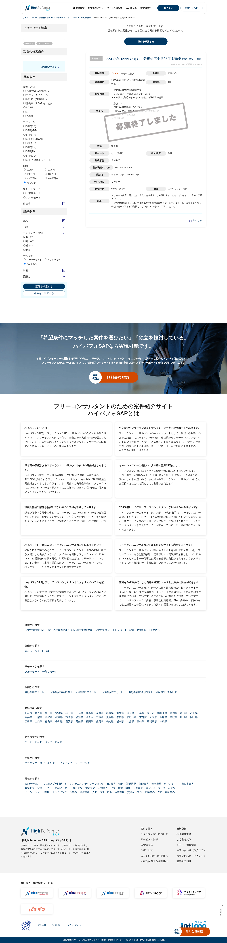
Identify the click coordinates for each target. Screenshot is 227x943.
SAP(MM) (31, 130)
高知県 (79, 721)
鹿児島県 (152, 721)
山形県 (79, 713)
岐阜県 (59, 717)
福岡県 (89, 721)
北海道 (28, 713)
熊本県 (120, 721)
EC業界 (111, 783)
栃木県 (110, 713)
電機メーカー (44, 788)
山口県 (38, 721)
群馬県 (120, 713)
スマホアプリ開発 (52, 783)
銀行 (120, 783)
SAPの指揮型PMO (35, 630)
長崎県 (110, 721)
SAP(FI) (30, 151)
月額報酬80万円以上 (61, 692)
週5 (28, 249)
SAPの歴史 (145, 8)
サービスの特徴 (114, 8)
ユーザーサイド (34, 259)
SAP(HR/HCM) (34, 139)
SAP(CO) (31, 155)
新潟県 (173, 713)
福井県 (28, 717)
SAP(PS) (31, 143)
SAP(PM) (31, 147)
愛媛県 (69, 721)
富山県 (183, 713)
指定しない (32, 182)
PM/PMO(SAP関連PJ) (38, 91)
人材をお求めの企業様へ (154, 856)
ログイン (168, 8)
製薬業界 (30, 788)
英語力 (26, 276)
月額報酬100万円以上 (87, 692)
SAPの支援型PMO (81, 630)
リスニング (31, 763)
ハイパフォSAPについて (154, 834)
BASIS (29, 107)
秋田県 (69, 713)
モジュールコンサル (37, 95)
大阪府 (153, 717)
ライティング (64, 763)
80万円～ (52, 169)
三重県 (99, 717)
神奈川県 (162, 713)
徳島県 (49, 721)
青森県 (38, 713)
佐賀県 (99, 721)
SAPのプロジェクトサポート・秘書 (114, 630)
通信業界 (85, 792)
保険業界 (144, 783)
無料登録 (181, 828)
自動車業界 (187, 783)
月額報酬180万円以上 (167, 692)
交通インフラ (134, 792)
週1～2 (30, 241)
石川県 (194, 713)
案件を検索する (44, 286)
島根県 (183, 717)
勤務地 (26, 203)
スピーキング (47, 763)
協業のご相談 (184, 861)
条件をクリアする (44, 293)
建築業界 (150, 792)
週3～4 (30, 245)
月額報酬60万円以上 (36, 692)
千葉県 (140, 713)
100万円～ (31, 174)
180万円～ (52, 178)
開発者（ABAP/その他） (39, 103)
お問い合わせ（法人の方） (191, 856)
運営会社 (42, 925)
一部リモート (33, 193)
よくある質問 (184, 839)
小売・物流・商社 (120, 788)
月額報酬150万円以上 (141, 692)
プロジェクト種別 (33, 233)
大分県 (130, 721)
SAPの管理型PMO (58, 630)
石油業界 (103, 788)
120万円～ (52, 174)
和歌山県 (132, 717)
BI (27, 112)
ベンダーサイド (55, 259)
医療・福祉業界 (166, 792)
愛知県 (79, 717)
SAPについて (94, 8)
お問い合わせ (191, 8)
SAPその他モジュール (38, 160)
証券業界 (131, 783)
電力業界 (90, 788)
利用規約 (56, 925)
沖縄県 (163, 721)
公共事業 (138, 788)
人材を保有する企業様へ (154, 861)
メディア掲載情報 (186, 845)
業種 (25, 270)
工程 (25, 227)
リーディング (82, 763)
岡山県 (194, 717)
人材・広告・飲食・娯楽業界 (108, 792)
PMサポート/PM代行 (148, 630)
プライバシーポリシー (78, 925)
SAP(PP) (31, 134)
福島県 (89, 713)
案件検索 (80, 8)
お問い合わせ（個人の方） (191, 850)
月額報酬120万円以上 (114, 692)
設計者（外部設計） (37, 99)
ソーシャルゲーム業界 (37, 792)
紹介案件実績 (184, 834)
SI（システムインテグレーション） (84, 783)
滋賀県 (110, 717)
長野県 (49, 717)
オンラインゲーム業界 (64, 792)
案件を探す (147, 828)
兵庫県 (163, 717)
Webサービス (32, 783)
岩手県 (49, 713)
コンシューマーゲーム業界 (160, 788)
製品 (25, 221)
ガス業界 (77, 788)
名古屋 (89, 717)
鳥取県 (173, 717)
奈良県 (120, 717)
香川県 (59, 721)
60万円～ (31, 169)
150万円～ (31, 178)
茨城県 (99, 713)
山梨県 (38, 717)
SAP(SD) (31, 126)
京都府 (143, 717)
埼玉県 (130, 713)
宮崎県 (140, 721)
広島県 (28, 721)
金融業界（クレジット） (165, 783)
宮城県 (59, 713)
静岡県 (69, 717)
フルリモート (33, 197)
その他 (29, 116)
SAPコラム (131, 8)
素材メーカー (62, 788)
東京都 (150, 713)
